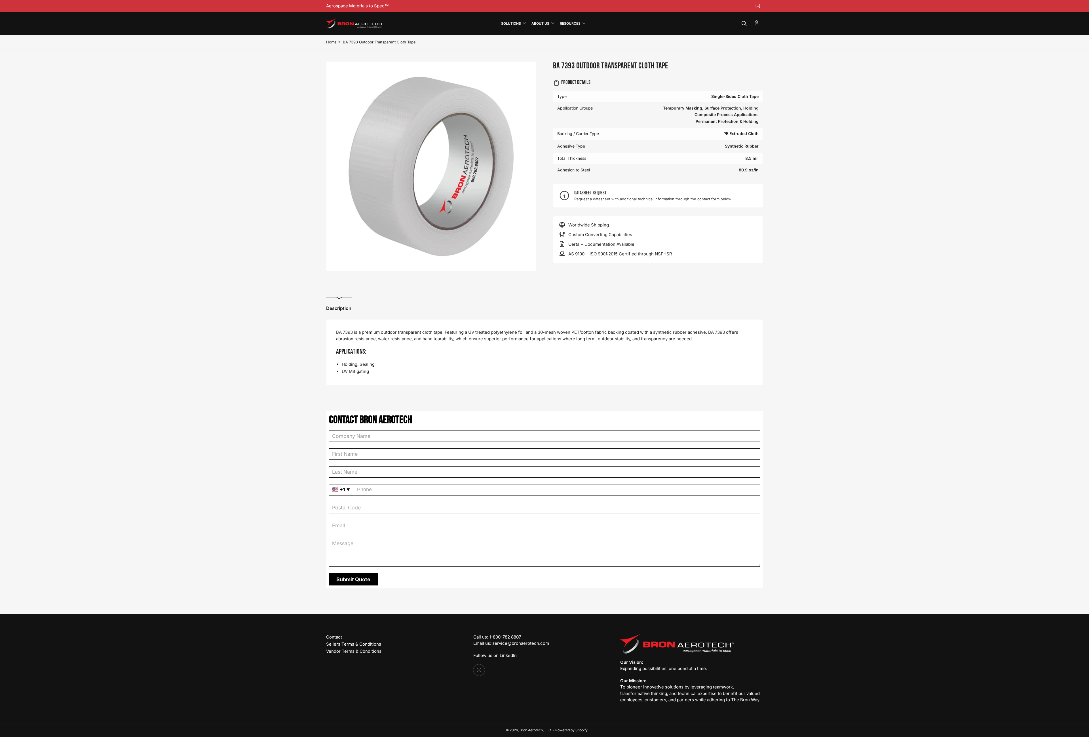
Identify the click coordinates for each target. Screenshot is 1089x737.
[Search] (744, 23)
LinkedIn (508, 655)
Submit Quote (353, 579)
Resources (570, 23)
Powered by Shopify (571, 730)
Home (331, 42)
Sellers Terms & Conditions (353, 644)
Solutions (511, 23)
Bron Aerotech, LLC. (536, 730)
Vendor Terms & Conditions (353, 651)
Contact (334, 637)
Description (338, 308)
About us (540, 23)
